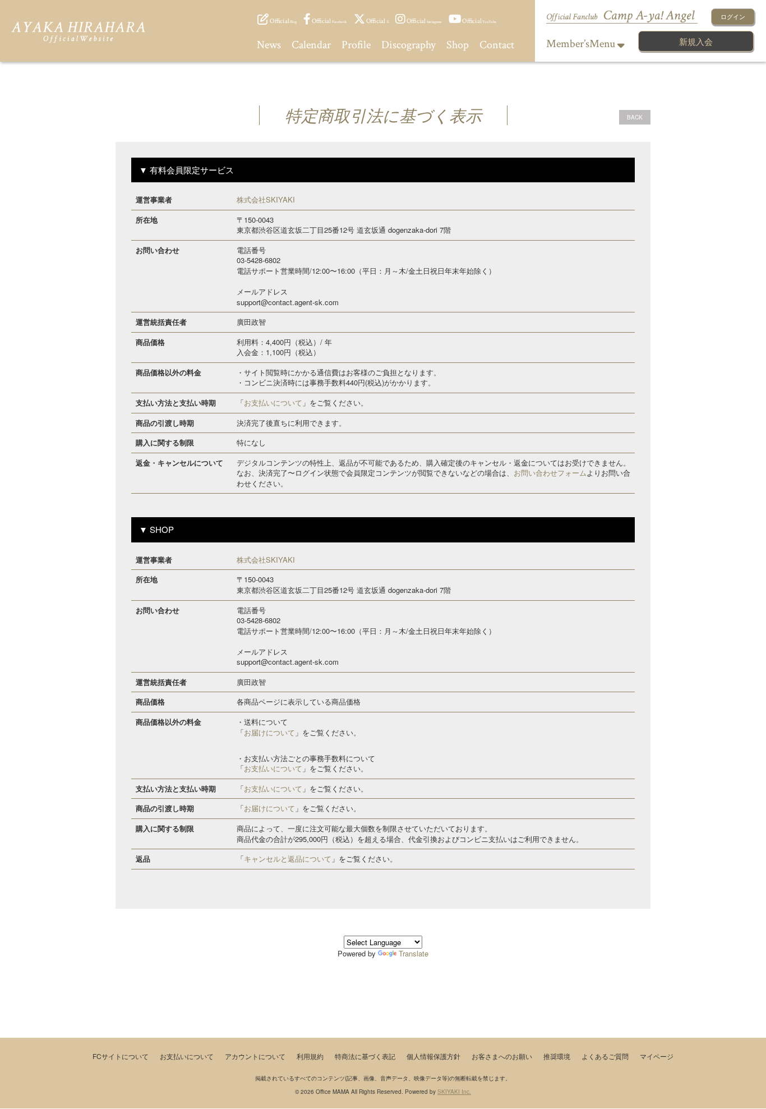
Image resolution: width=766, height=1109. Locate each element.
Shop (457, 45)
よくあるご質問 (605, 1056)
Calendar (311, 45)
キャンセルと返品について (287, 858)
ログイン (733, 16)
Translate (413, 953)
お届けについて (269, 732)
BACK (635, 117)
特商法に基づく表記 (365, 1056)
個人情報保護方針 (433, 1056)
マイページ (656, 1056)
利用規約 (310, 1056)
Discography (408, 45)
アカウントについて (255, 1056)
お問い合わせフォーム (550, 472)
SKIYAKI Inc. (454, 1092)
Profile (356, 45)
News (269, 45)
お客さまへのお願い (502, 1056)
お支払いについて (273, 402)
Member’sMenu (581, 43)
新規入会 (696, 41)
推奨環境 (556, 1056)
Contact (496, 45)
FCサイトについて (121, 1056)
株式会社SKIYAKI (266, 199)
